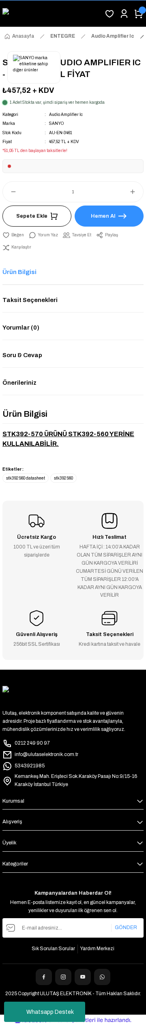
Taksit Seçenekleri (30, 300)
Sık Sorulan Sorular (53, 948)
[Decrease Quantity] (9, 191)
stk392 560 (63, 478)
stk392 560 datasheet (25, 478)
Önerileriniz (19, 382)
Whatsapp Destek (50, 1012)
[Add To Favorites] (13, 235)
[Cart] (139, 14)
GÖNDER (126, 927)
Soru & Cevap (22, 355)
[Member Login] (124, 14)
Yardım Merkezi (97, 948)
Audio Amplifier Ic (66, 114)
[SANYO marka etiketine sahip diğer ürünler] (33, 67)
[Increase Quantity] (136, 191)
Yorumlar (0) (20, 327)
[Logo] (51, 14)
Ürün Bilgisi (19, 272)
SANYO (56, 123)
